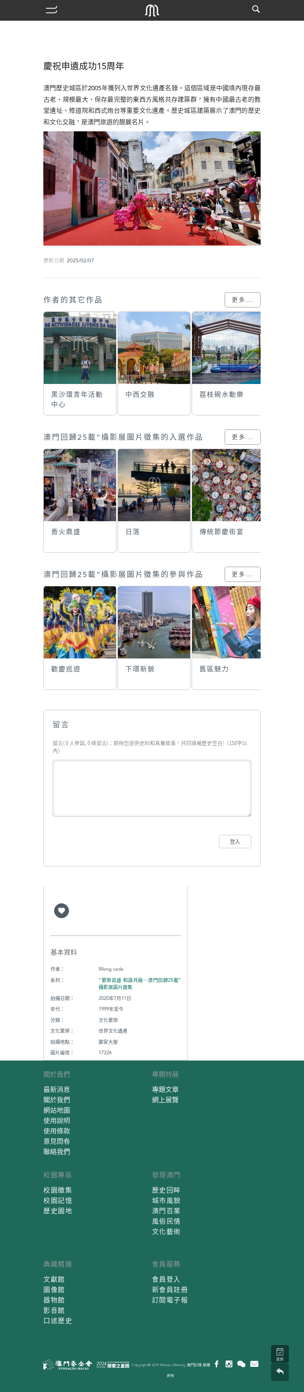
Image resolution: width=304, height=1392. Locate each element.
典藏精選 (57, 1264)
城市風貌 (166, 1200)
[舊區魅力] (228, 622)
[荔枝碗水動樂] (228, 348)
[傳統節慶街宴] (228, 485)
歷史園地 (57, 1211)
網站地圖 (56, 1110)
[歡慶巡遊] (80, 622)
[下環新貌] (154, 622)
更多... (243, 299)
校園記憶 (57, 1200)
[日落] (154, 485)
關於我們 (56, 1074)
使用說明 (56, 1121)
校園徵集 (57, 1190)
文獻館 (54, 1279)
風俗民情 (166, 1221)
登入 (235, 842)
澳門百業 (166, 1211)
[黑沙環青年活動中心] (80, 348)
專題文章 (165, 1089)
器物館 (54, 1300)
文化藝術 (166, 1232)
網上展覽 (165, 1100)
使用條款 (56, 1131)
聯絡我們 (56, 1152)
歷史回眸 (166, 1190)
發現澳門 (166, 1175)
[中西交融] (154, 348)
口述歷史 (57, 1321)
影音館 (54, 1310)
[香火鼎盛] (80, 485)
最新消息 (56, 1089)
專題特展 (165, 1074)
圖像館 (54, 1290)
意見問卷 (56, 1141)
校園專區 (57, 1175)
